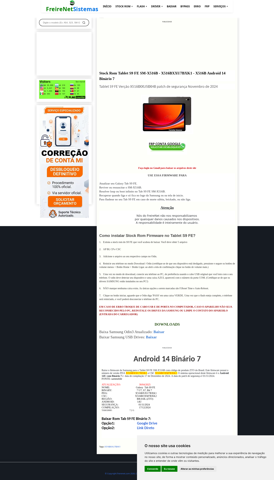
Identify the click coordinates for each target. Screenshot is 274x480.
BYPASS (185, 6)
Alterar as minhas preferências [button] (197, 468)
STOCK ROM (124, 6)
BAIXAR (171, 6)
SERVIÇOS (220, 6)
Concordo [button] (152, 468)
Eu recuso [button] (169, 468)
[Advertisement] (167, 45)
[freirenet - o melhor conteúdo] (64, 217)
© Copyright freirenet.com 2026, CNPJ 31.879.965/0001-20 (132, 473)
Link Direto (145, 428)
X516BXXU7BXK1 (112, 446)
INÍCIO (107, 6)
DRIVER (157, 6)
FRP (207, 6)
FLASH (142, 6)
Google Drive (147, 423)
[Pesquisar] (83, 22)
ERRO (197, 6)
